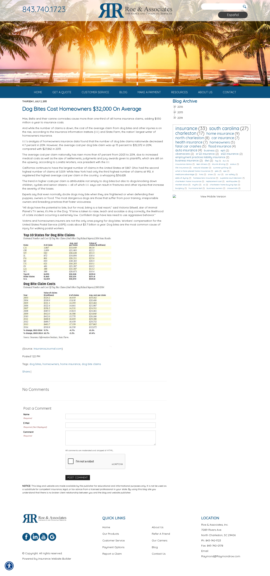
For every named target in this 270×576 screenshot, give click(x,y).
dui (224, 160)
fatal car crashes (188, 146)
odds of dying (181, 178)
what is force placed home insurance (192, 171)
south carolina (224, 128)
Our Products (110, 533)
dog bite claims (91, 364)
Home (106, 527)
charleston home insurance (188, 181)
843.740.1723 (44, 9)
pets (217, 171)
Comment (28, 432)
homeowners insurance (204, 178)
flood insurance (219, 146)
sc (204, 184)
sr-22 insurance (205, 153)
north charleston (189, 137)
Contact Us (158, 553)
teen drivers (201, 164)
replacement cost (214, 181)
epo (225, 171)
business (209, 150)
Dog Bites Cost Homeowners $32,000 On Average (81, 108)
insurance (186, 128)
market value (181, 184)
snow (210, 174)
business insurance (187, 160)
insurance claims (183, 164)
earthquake (231, 181)
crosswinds (232, 188)
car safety (230, 174)
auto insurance (186, 150)
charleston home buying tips (223, 184)
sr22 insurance (230, 153)
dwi (207, 160)
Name (26, 414)
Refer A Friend (161, 533)
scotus (233, 164)
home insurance (70, 364)
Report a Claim (112, 553)
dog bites (35, 364)
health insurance (188, 142)
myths (195, 184)
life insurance (182, 167)
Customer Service (113, 540)
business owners (214, 188)
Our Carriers (159, 540)
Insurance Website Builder (54, 558)
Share (26, 371)
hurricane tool (195, 188)
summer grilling (220, 167)
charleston (185, 133)
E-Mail (26, 423)
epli (223, 150)
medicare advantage (184, 174)
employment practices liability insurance (200, 157)
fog (216, 160)
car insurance (222, 138)
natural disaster (200, 167)
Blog (155, 547)
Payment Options (113, 547)
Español (233, 15)
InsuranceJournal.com (48, 348)
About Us (157, 527)
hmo (201, 174)
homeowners (50, 364)
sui (219, 174)
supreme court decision (231, 178)
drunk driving (218, 164)
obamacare (182, 153)
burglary (179, 188)
